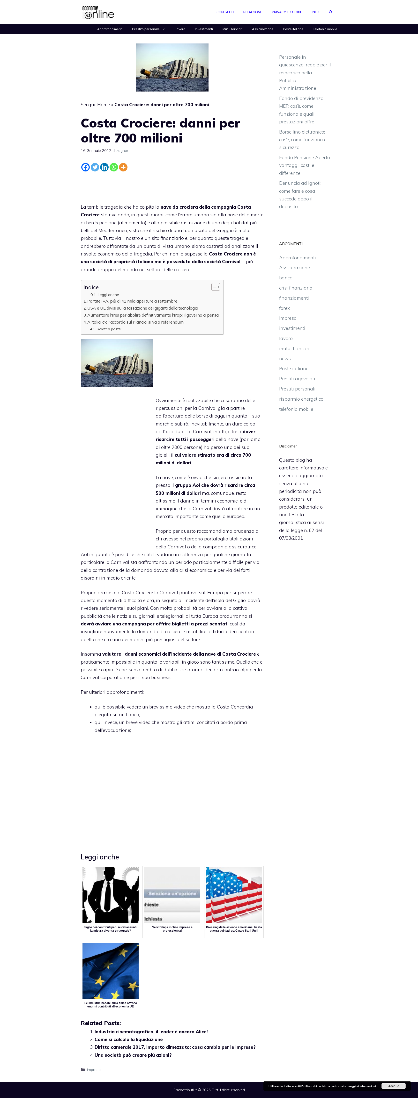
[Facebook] (85, 167)
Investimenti (204, 29)
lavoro (286, 338)
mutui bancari (294, 348)
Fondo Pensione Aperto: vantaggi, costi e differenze (305, 165)
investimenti (292, 328)
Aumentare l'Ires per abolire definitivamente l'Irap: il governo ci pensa (153, 315)
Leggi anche (108, 294)
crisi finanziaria (296, 288)
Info (315, 12)
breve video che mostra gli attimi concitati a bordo (179, 722)
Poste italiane (293, 29)
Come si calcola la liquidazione (129, 1039)
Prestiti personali (297, 389)
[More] (123, 167)
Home (103, 104)
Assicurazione (262, 29)
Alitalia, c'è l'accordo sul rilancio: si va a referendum (135, 322)
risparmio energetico (301, 399)
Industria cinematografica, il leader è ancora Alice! (151, 1031)
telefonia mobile (296, 409)
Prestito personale (146, 29)
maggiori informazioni (362, 1086)
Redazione (252, 12)
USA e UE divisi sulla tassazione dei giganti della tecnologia (142, 308)
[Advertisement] (172, 186)
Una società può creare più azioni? (133, 1055)
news (285, 358)
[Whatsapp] (114, 167)
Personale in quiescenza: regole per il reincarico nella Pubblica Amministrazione (305, 72)
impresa (94, 1069)
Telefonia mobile (325, 29)
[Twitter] (95, 167)
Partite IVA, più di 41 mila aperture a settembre (132, 301)
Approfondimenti (109, 29)
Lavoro (180, 29)
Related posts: (109, 328)
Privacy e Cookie (287, 12)
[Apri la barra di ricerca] (330, 12)
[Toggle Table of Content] (213, 287)
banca (286, 278)
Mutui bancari (232, 29)
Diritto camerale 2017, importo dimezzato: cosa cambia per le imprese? (175, 1047)
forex (284, 308)
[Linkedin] (104, 167)
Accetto (393, 1086)
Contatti (225, 12)
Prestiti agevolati (297, 379)
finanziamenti (294, 298)
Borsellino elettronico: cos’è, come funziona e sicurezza (303, 139)
